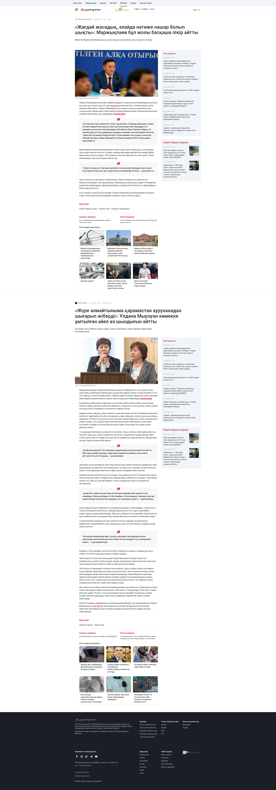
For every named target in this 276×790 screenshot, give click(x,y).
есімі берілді (97, 606)
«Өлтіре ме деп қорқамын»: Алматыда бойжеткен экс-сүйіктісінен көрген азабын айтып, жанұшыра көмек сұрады (180, 79)
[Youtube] (96, 757)
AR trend (113, 3)
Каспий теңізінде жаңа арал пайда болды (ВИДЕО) (98, 636)
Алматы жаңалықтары (148, 728)
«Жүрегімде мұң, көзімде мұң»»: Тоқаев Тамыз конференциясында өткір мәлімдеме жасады (179, 117)
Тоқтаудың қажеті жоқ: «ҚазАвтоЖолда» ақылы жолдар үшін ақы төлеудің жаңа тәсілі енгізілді (138, 638)
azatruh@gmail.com (82, 772)
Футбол (164, 725)
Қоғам (133, 3)
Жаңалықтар (90, 3)
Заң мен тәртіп (146, 3)
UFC (162, 734)
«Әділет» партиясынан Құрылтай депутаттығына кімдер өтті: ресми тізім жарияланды (179, 130)
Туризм (185, 728)
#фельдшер (99, 625)
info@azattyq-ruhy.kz (82, 776)
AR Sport (123, 3)
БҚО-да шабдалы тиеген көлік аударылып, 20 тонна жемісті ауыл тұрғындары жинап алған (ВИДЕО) (174, 153)
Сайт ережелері (167, 764)
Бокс (163, 731)
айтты (137, 195)
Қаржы (103, 3)
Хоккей (163, 728)
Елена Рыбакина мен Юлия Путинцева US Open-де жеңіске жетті (138, 221)
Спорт (109, 19)
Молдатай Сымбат (85, 19)
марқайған (115, 105)
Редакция (164, 758)
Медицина (186, 725)
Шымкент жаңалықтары (148, 731)
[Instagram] (82, 756)
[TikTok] (86, 756)
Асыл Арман (82, 303)
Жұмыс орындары (167, 767)
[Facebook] (76, 756)
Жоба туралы (166, 755)
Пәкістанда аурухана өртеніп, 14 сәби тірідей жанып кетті (181, 91)
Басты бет (77, 3)
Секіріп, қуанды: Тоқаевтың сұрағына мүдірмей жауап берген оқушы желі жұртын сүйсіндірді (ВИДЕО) (178, 103)
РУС (199, 10)
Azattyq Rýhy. (120, 114)
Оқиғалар (143, 767)
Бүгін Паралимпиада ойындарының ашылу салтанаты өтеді (94, 221)
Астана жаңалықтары (148, 725)
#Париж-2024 (104, 209)
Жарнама (164, 761)
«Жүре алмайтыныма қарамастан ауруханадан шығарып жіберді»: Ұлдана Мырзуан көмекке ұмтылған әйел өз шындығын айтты (179, 64)
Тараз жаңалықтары (147, 737)
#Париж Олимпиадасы (120, 209)
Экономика (144, 761)
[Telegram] (91, 757)
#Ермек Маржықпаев (88, 209)
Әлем (141, 773)
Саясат (142, 758)
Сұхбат (142, 770)
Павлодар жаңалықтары (149, 734)
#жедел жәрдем (86, 625)
